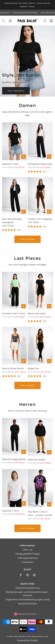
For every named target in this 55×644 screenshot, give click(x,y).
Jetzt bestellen (16, 90)
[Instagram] (27, 575)
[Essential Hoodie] (40, 437)
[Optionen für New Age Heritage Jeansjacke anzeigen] (23, 211)
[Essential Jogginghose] (14, 437)
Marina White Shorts (13, 368)
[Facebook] (21, 575)
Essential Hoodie (36, 459)
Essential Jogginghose (14, 459)
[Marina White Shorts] (14, 346)
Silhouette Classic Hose (40, 164)
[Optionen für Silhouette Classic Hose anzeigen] (49, 157)
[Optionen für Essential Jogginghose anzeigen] (23, 452)
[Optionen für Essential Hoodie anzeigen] (49, 452)
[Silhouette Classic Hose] (40, 141)
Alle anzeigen (27, 239)
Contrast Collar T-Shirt (13, 313)
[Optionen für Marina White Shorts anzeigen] (23, 361)
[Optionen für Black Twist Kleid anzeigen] (49, 306)
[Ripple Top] (40, 346)
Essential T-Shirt (10, 164)
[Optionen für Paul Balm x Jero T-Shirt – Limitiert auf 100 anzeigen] (49, 504)
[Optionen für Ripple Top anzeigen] (49, 361)
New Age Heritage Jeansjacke (11, 221)
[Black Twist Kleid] (40, 291)
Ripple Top (33, 368)
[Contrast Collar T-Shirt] (14, 291)
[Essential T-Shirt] (14, 141)
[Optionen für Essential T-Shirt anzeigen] (23, 157)
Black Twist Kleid (36, 313)
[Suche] (45, 20)
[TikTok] (34, 575)
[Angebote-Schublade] (10, 20)
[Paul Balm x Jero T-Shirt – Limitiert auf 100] (40, 488)
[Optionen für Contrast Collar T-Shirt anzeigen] (23, 306)
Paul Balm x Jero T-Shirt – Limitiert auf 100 (40, 513)
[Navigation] (3, 20)
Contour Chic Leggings (40, 219)
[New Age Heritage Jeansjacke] (14, 196)
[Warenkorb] (51, 20)
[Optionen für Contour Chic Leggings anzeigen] (49, 211)
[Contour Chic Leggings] (40, 196)
